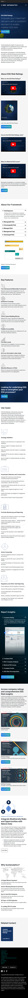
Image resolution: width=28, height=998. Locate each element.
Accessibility (3, 960)
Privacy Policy (4, 950)
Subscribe (4, 967)
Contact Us (13, 967)
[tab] (14, 210)
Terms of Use (4, 955)
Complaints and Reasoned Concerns (9, 958)
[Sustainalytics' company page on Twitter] (4, 971)
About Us (3, 962)
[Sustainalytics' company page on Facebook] (7, 971)
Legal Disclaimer (4, 953)
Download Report (6, 734)
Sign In (2, 963)
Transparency (4, 956)
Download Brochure (6, 126)
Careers (2, 959)
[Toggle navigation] (26, 5)
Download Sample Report (8, 677)
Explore (2, 1)
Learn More (4, 190)
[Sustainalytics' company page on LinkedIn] (2, 971)
